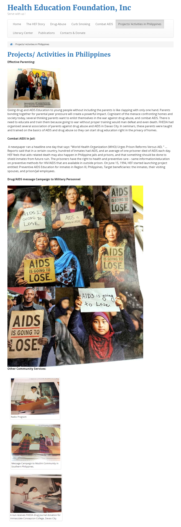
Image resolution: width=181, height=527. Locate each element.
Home (17, 24)
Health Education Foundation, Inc (69, 7)
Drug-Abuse (58, 24)
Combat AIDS (104, 24)
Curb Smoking (80, 24)
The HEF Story (35, 24)
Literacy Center (23, 33)
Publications (46, 33)
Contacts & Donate (72, 33)
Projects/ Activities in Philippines (139, 24)
